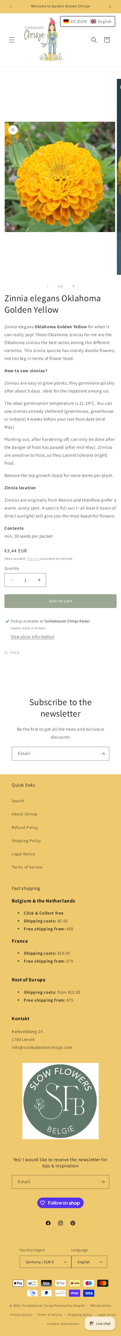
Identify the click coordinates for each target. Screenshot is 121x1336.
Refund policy (100, 1305)
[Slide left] (47, 286)
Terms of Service (27, 867)
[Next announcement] (110, 6)
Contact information (63, 1324)
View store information (32, 636)
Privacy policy (21, 1315)
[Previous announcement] (10, 6)
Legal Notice (23, 853)
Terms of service (49, 1315)
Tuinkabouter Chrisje (38, 1305)
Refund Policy (25, 827)
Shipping (33, 559)
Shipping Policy (26, 840)
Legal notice (106, 1315)
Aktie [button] (15, 652)
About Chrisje (25, 814)
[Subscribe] (102, 754)
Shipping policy (80, 1315)
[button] (11, 39)
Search (18, 800)
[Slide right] (73, 286)
